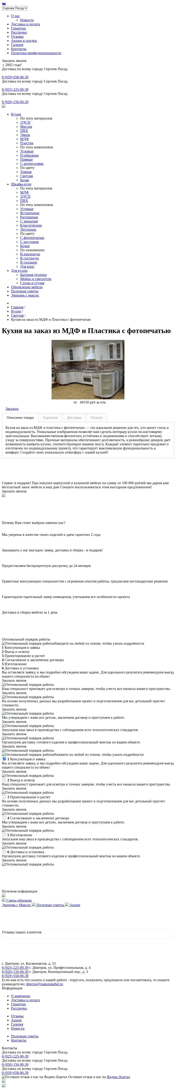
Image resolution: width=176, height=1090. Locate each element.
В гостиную (29, 258)
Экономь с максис (25, 295)
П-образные (29, 155)
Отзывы (17, 36)
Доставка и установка (25, 852)
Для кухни (19, 270)
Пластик (26, 143)
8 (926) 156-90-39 (15, 102)
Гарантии (18, 28)
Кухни (16, 114)
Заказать (12, 409)
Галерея (17, 45)
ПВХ (24, 131)
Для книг (27, 266)
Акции (16, 1020)
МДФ (24, 139)
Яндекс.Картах (118, 1077)
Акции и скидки (24, 41)
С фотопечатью (32, 238)
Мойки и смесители (35, 279)
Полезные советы (24, 291)
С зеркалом (29, 221)
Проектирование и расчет (28, 797)
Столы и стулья (32, 283)
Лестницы (28, 229)
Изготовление (19, 835)
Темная (25, 172)
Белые (25, 246)
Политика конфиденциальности (36, 53)
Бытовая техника (33, 275)
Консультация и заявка (26, 759)
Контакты (18, 49)
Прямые (26, 159)
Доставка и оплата (25, 24)
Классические (31, 225)
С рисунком (29, 242)
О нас (15, 16)
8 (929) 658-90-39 (15, 77)
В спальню (28, 262)
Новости (27, 20)
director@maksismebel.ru (44, 984)
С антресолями (32, 164)
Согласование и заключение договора (38, 818)
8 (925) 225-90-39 (15, 89)
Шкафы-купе (21, 184)
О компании (20, 996)
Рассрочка (19, 32)
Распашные (29, 217)
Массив (26, 126)
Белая (24, 180)
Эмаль (25, 135)
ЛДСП (25, 122)
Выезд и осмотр (21, 780)
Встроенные (29, 213)
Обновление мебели (27, 287)
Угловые (26, 151)
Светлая (26, 176)
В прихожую (30, 254)
